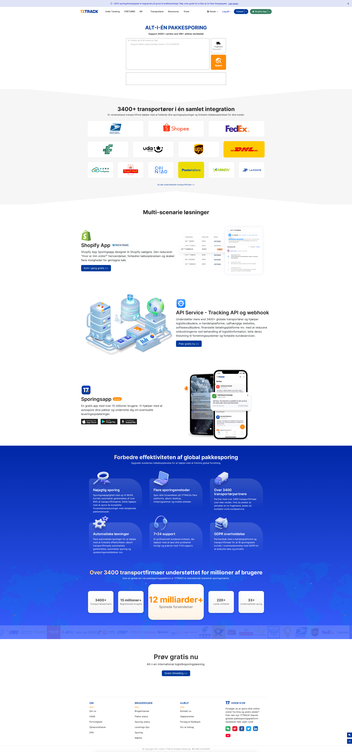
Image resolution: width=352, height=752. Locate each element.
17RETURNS (129, 11)
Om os (92, 711)
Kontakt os (185, 711)
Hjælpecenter (187, 716)
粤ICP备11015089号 (201, 749)
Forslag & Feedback (190, 721)
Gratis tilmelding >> (176, 673)
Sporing (139, 732)
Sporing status (142, 721)
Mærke (138, 737)
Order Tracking (112, 11)
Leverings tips (142, 727)
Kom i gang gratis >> (96, 268)
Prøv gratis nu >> (189, 343)
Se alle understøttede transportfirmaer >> (176, 184)
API (141, 11)
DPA (91, 732)
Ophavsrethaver (97, 727)
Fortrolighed (95, 721)
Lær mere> (233, 3)
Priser (186, 11)
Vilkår (92, 716)
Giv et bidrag (187, 727)
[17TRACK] (89, 11)
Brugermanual (142, 711)
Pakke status (141, 716)
